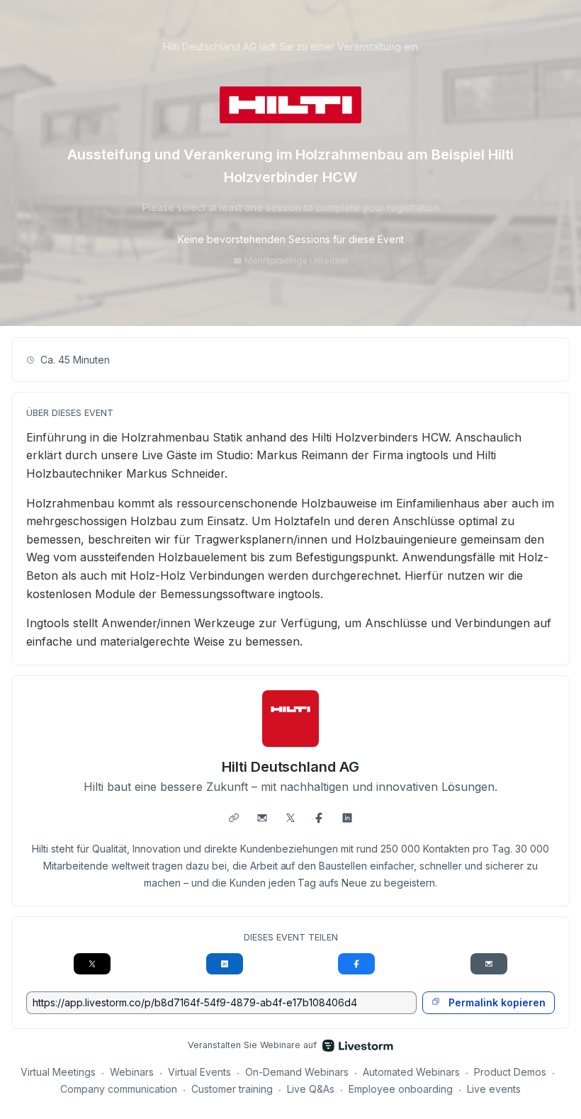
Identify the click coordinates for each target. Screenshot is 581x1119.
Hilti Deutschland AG (291, 766)
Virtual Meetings (58, 1072)
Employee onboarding (401, 1089)
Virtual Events (199, 1072)
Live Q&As (310, 1089)
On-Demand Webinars (297, 1072)
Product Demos (510, 1072)
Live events (494, 1089)
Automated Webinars (411, 1072)
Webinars (132, 1072)
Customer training (232, 1089)
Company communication (118, 1089)
